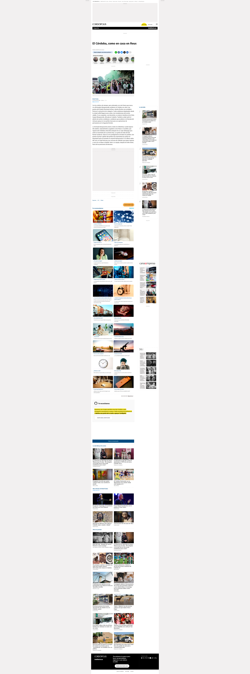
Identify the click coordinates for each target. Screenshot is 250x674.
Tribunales (119, 1)
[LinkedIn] (127, 52)
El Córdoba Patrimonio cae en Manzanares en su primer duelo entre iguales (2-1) (122, 482)
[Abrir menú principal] (157, 24)
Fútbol (102, 200)
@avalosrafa (96, 101)
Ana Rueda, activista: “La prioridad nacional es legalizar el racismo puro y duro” (142, 371)
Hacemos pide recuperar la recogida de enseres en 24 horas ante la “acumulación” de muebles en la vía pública (102, 647)
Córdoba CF (136, 1)
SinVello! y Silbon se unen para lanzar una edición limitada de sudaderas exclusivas (142, 300)
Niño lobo (110, 1)
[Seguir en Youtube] (150, 658)
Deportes (96, 28)
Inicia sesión (150, 24)
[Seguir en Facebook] (145, 658)
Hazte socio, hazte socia (103, 417)
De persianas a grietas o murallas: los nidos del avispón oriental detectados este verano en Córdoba (102, 566)
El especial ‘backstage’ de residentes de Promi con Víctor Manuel (102, 506)
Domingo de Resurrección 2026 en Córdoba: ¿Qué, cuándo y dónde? (102, 524)
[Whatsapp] (116, 52)
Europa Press (95, 610)
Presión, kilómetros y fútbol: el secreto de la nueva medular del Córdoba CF (122, 566)
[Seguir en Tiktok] (152, 658)
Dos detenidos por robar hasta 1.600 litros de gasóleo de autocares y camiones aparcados (123, 646)
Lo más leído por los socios (99, 445)
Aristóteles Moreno (96, 466)
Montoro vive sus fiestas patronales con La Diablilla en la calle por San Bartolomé (123, 626)
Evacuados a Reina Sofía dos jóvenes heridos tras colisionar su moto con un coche (102, 626)
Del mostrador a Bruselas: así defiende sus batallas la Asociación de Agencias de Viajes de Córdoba (142, 293)
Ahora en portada (97, 529)
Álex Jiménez (116, 485)
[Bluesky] (121, 52)
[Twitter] (124, 52)
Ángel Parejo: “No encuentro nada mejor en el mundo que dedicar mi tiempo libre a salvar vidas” (142, 386)
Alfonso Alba (95, 485)
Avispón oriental (115, 1)
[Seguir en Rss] (155, 658)
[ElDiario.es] (152, 28)
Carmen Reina (95, 569)
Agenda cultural (131, 1)
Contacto (132, 671)
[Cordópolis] (101, 656)
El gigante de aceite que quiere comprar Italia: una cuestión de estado (101, 482)
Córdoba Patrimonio (141, 1)
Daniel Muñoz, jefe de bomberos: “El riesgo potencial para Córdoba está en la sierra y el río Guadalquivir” (143, 363)
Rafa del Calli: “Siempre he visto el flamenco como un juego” (102, 545)
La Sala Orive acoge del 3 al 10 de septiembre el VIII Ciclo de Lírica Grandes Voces (123, 462)
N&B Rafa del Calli (103, 1)
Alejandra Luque (96, 588)
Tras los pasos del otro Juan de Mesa (123, 523)
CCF (98, 200)
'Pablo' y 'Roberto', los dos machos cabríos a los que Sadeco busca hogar (123, 607)
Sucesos (107, 1)
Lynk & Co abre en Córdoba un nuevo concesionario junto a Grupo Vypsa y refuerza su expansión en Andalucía (143, 270)
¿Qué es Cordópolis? (120, 671)
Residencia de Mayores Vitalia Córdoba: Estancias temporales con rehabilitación (143, 278)
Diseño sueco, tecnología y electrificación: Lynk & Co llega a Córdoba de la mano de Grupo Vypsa (143, 285)
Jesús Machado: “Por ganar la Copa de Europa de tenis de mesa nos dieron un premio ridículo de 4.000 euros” (143, 378)
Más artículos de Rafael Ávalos (100, 488)
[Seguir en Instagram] (148, 658)
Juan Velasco (95, 547)
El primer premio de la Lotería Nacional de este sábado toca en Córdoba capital (101, 607)
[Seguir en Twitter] (143, 658)
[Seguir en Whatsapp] (154, 658)
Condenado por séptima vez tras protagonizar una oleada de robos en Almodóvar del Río (103, 585)
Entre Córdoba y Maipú (125, 1)
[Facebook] (119, 52)
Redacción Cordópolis (118, 465)
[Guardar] (130, 52)
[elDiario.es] (101, 659)
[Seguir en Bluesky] (141, 658)
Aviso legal (127, 671)
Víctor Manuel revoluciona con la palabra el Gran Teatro (123, 506)
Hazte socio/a (144, 24)
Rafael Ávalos (95, 99)
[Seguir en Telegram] (146, 658)
